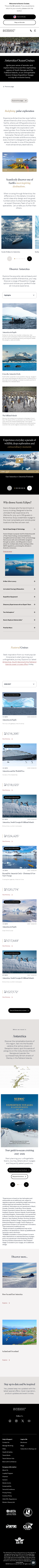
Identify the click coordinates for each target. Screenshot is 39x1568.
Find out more (7, 551)
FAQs (4, 1449)
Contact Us (5, 1442)
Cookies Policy (7, 1496)
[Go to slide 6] (22, 258)
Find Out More (7, 628)
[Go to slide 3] (21, 1184)
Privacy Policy (6, 1493)
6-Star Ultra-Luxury (9, 581)
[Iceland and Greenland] (19, 1332)
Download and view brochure (18, 1170)
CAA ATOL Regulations (9, 1499)
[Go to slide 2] (16, 258)
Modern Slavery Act (8, 1502)
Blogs (22, 1446)
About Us (5, 1470)
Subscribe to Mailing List (28, 1449)
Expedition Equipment (10, 597)
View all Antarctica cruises (18, 1010)
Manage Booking (7, 1446)
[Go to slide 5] (21, 258)
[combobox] (19, 295)
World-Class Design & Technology (14, 529)
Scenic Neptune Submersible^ (13, 620)
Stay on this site (19, 22)
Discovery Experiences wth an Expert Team (17, 604)
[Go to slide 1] (14, 258)
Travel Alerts (6, 1455)
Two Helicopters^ (8, 612)
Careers (4, 1480)
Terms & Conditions (8, 1489)
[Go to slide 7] (24, 258)
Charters (5, 1476)
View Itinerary (6, 739)
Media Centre (6, 1483)
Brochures (23, 1442)
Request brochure (18, 1176)
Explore (4, 1303)
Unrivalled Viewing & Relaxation (13, 589)
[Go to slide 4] (19, 258)
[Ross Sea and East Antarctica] (19, 1275)
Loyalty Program (7, 1473)
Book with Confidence (9, 1462)
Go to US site (21, 17)
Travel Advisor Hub (8, 1458)
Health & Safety (7, 1452)
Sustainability (6, 1486)
